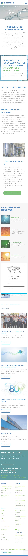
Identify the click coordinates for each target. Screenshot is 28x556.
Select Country (8, 283)
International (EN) (9, 288)
